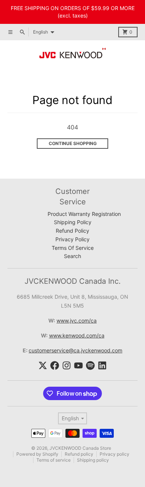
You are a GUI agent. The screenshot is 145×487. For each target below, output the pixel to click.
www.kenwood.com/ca (76, 335)
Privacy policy (114, 454)
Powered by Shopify (37, 454)
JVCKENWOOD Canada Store (80, 448)
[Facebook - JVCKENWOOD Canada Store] (54, 365)
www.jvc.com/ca (77, 320)
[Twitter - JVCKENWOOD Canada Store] (42, 365)
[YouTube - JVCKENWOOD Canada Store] (78, 365)
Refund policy (79, 454)
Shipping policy (93, 460)
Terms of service (53, 460)
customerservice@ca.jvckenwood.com (75, 350)
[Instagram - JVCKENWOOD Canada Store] (66, 365)
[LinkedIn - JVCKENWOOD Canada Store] (102, 365)
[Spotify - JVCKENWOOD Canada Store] (90, 365)
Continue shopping (73, 143)
